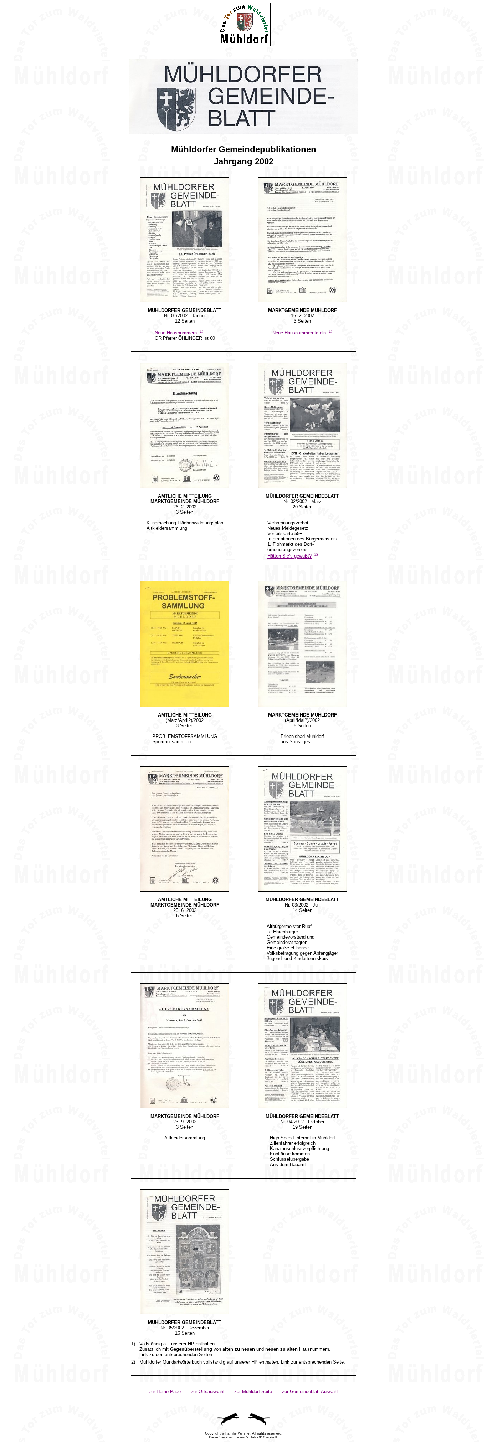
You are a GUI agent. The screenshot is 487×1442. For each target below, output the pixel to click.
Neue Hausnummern (176, 332)
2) (316, 554)
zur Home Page (165, 1391)
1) (201, 331)
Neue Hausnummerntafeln (299, 332)
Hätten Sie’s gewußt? (289, 556)
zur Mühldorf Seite (253, 1391)
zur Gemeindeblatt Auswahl (310, 1391)
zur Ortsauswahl (207, 1391)
